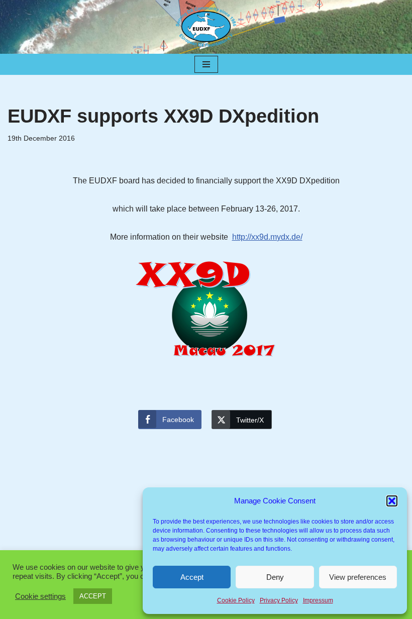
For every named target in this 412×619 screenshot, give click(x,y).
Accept (191, 577)
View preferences (357, 577)
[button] (392, 501)
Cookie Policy (236, 600)
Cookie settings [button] (40, 596)
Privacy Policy (279, 600)
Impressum (318, 600)
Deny (275, 577)
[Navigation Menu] (206, 64)
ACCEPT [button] (92, 596)
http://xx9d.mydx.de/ (267, 237)
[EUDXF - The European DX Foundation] (206, 27)
